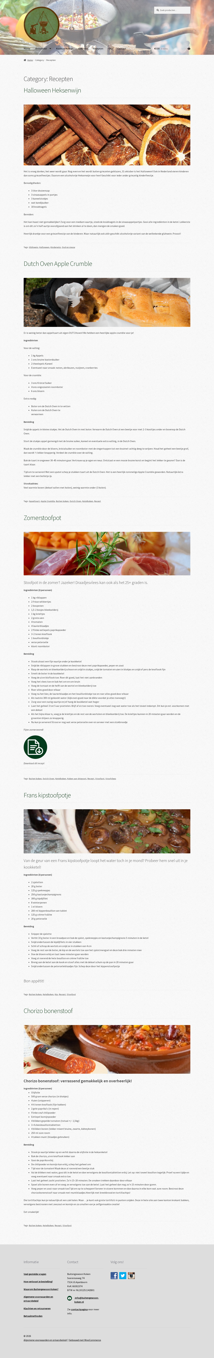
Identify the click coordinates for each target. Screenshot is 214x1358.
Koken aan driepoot (76, 778)
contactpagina (79, 1309)
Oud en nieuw (68, 247)
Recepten (98, 48)
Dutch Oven (75, 501)
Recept (97, 501)
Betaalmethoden (33, 1315)
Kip (56, 994)
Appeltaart (34, 501)
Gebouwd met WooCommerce (85, 1340)
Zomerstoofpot (42, 518)
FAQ (110, 48)
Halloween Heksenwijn (52, 90)
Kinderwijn (55, 247)
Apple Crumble (48, 501)
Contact (121, 48)
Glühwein (33, 247)
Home (27, 48)
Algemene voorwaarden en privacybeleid (45, 1340)
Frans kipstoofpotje (47, 795)
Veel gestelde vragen (35, 1274)
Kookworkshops (64, 48)
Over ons (83, 48)
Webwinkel (41, 48)
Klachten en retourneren (37, 1308)
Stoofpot (99, 778)
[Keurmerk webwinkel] (172, 1266)
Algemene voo (31, 1296)
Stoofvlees (110, 778)
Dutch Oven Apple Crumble (58, 263)
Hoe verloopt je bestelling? (38, 1281)
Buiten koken (62, 501)
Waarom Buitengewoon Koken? (41, 1289)
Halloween (44, 247)
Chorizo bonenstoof (48, 1011)
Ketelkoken (87, 501)
